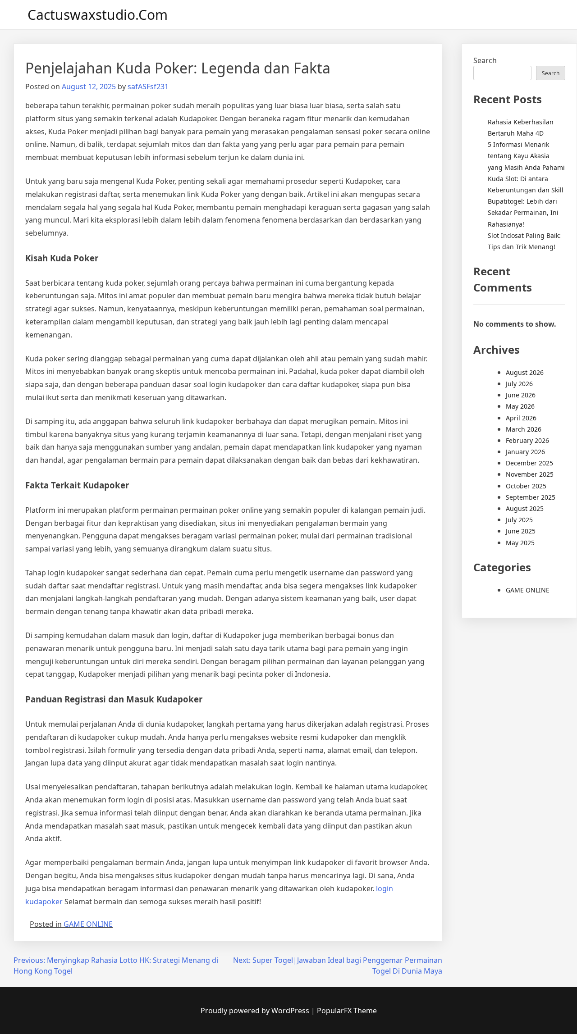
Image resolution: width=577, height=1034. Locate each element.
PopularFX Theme (347, 1011)
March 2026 (523, 429)
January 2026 (525, 451)
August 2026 (525, 372)
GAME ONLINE (88, 924)
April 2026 (521, 418)
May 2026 (520, 406)
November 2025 (530, 474)
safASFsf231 (148, 86)
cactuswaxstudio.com (97, 14)
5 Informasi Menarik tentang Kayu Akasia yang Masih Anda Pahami (526, 155)
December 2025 (529, 463)
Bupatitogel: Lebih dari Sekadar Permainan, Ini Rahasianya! (523, 212)
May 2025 (520, 542)
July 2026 (519, 383)
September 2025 (530, 497)
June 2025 (521, 531)
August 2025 (525, 508)
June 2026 (521, 395)
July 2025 (519, 519)
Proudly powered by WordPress (256, 1011)
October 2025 (526, 486)
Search (485, 60)
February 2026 (527, 440)
